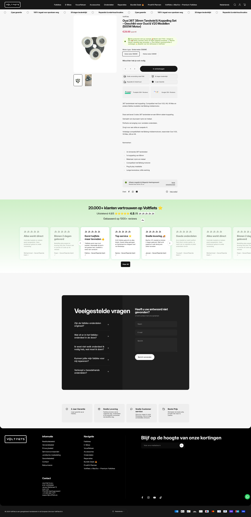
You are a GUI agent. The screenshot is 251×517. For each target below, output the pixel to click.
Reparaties (88, 458)
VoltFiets (126, 17)
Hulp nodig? (173, 191)
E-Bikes (87, 445)
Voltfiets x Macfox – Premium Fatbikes (99, 468)
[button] (80, 243)
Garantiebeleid (48, 458)
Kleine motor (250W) (149, 54)
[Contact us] (247, 496)
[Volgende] (111, 48)
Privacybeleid (47, 448)
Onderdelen (88, 455)
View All (125, 264)
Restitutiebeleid (48, 441)
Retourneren (47, 465)
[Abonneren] (182, 445)
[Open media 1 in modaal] (95, 44)
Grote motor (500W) (131, 54)
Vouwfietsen (89, 448)
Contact (45, 462)
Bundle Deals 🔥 (90, 462)
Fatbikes (87, 441)
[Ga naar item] (78, 80)
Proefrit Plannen (90, 465)
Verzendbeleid (48, 445)
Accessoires (89, 452)
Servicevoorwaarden (50, 452)
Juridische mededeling (51, 455)
